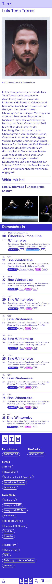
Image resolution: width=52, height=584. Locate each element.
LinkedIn (8, 537)
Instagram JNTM (12, 505)
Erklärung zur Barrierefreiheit (19, 561)
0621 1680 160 (36, 454)
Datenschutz (11, 550)
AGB (6, 555)
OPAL (38, 269)
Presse (7, 467)
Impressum (10, 545)
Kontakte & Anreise (14, 482)
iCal (42, 250)
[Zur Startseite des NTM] (26, 581)
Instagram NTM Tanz (15, 511)
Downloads (10, 488)
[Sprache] (42, 581)
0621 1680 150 (11, 454)
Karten (11, 250)
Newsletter (10, 472)
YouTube (8, 531)
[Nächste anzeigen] (46, 209)
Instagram (9, 500)
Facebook (9, 516)
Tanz (22, 250)
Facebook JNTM (12, 521)
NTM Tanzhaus (32, 250)
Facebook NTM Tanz (14, 526)
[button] (3, 581)
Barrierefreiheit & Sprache (18, 477)
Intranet (8, 566)
